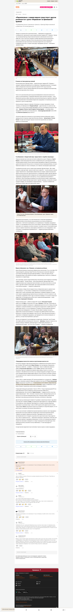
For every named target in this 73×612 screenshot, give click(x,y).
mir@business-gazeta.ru (34, 577)
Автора (32, 453)
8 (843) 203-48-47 (33, 576)
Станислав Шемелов (20, 431)
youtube (19, 585)
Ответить (27, 481)
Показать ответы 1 (20, 492)
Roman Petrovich (21, 462)
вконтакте (19, 581)
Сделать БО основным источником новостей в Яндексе (36, 441)
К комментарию (19, 470)
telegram (19, 583)
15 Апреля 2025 (19, 12)
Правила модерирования (20, 558)
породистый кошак (22, 535)
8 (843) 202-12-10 (19, 576)
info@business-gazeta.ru (20, 577)
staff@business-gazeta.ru (48, 576)
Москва (23, 3)
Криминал (24, 14)
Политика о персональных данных (21, 602)
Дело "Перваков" (18, 14)
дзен (39, 583)
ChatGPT (20, 473)
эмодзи (26, 479)
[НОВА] (46, 7)
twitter (39, 581)
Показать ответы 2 (20, 481)
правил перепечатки (27, 606)
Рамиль (19, 495)
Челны (17, 3)
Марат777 (20, 522)
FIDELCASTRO (21, 485)
